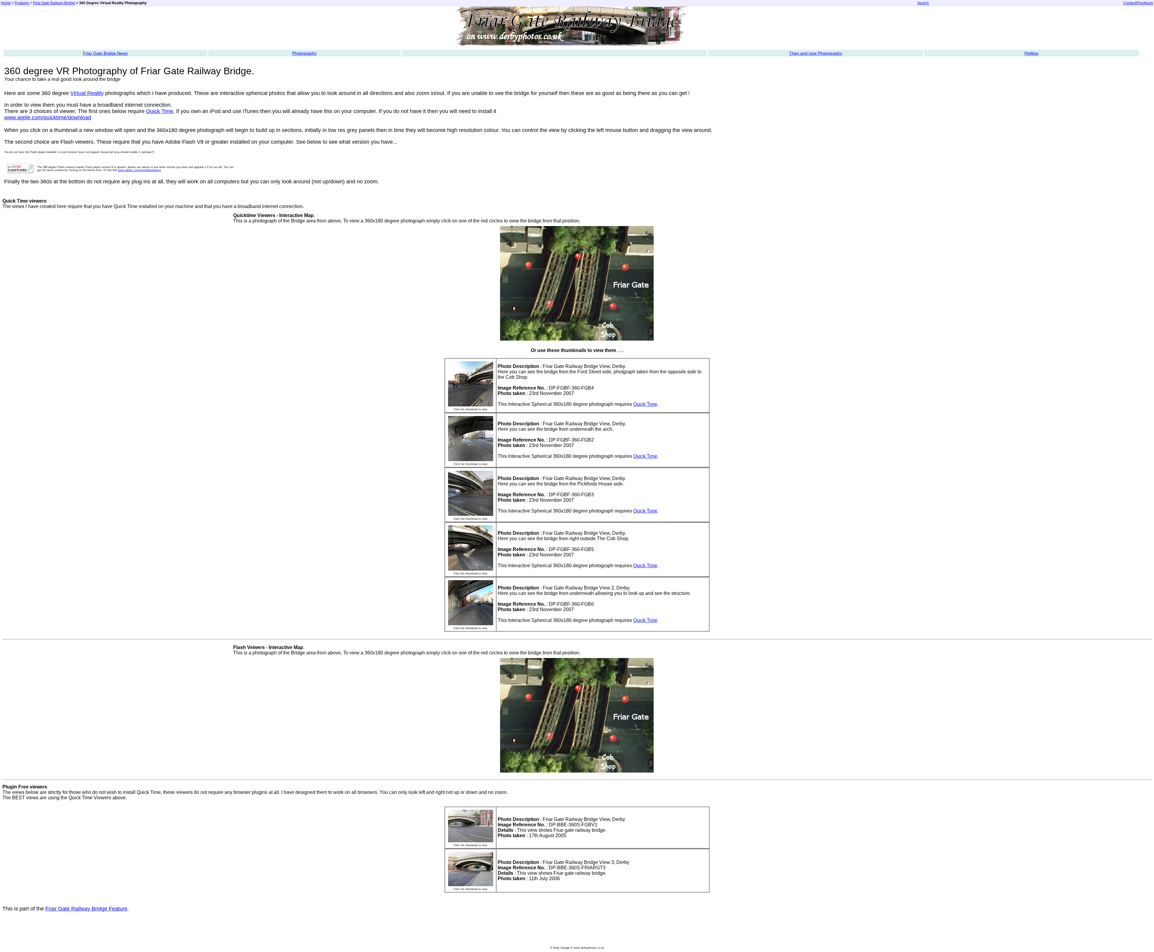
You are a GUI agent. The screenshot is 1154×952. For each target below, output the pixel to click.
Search (923, 3)
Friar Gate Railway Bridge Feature (86, 909)
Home (6, 3)
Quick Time (159, 111)
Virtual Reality (87, 93)
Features (22, 3)
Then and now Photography (815, 53)
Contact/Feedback (1138, 3)
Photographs (304, 53)
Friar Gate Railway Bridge (54, 3)
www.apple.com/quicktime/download (47, 118)
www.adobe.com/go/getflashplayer (139, 170)
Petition (1031, 53)
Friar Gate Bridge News (105, 53)
